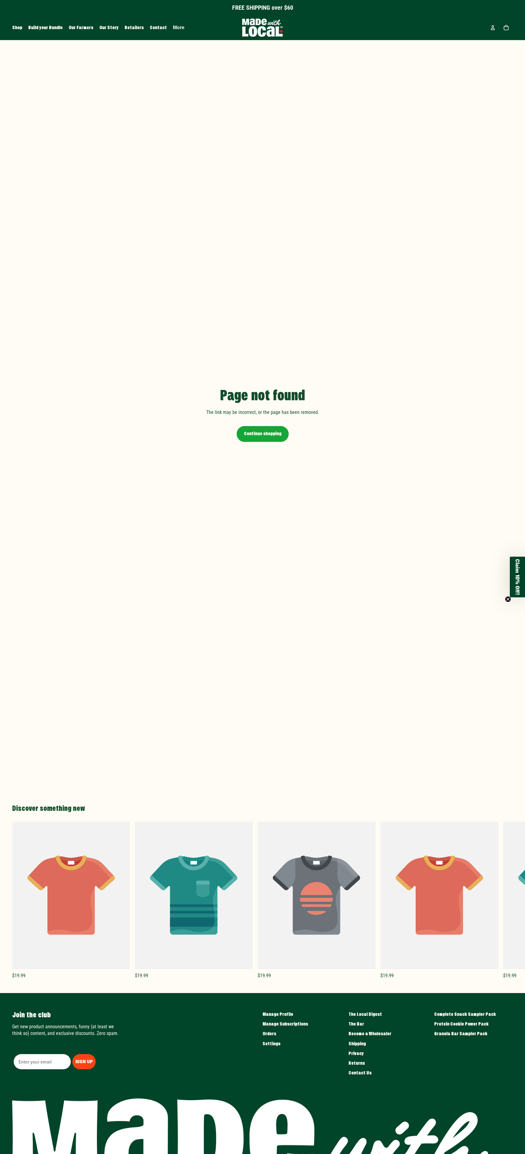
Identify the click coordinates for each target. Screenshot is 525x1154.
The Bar (356, 1024)
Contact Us (360, 1072)
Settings (271, 1043)
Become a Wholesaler (369, 1034)
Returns (356, 1063)
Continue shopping (262, 433)
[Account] (492, 27)
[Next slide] (506, 900)
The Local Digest (365, 1014)
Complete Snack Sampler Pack (465, 1014)
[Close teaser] (508, 599)
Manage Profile (277, 1014)
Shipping (357, 1043)
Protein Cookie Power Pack (461, 1024)
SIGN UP (84, 1061)
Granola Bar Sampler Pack (460, 1034)
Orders (269, 1034)
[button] (517, 577)
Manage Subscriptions (285, 1024)
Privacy (356, 1053)
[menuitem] (178, 28)
